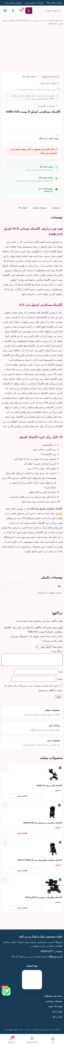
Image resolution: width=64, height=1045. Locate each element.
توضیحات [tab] (55, 208)
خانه (61, 20)
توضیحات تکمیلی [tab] (39, 208)
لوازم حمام (57, 1011)
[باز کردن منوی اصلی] (5, 10)
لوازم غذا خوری (55, 1006)
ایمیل (59, 679)
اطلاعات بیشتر (22, 796)
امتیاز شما (57, 646)
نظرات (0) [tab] (23, 208)
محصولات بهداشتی (53, 1001)
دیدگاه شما (57, 651)
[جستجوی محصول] (28, 10)
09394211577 (48, 191)
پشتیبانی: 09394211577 (51, 951)
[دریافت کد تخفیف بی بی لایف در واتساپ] (6, 991)
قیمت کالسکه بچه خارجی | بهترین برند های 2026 (40, 20)
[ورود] (13, 10)
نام (60, 671)
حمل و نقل (57, 1017)
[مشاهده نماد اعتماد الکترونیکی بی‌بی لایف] (32, 979)
